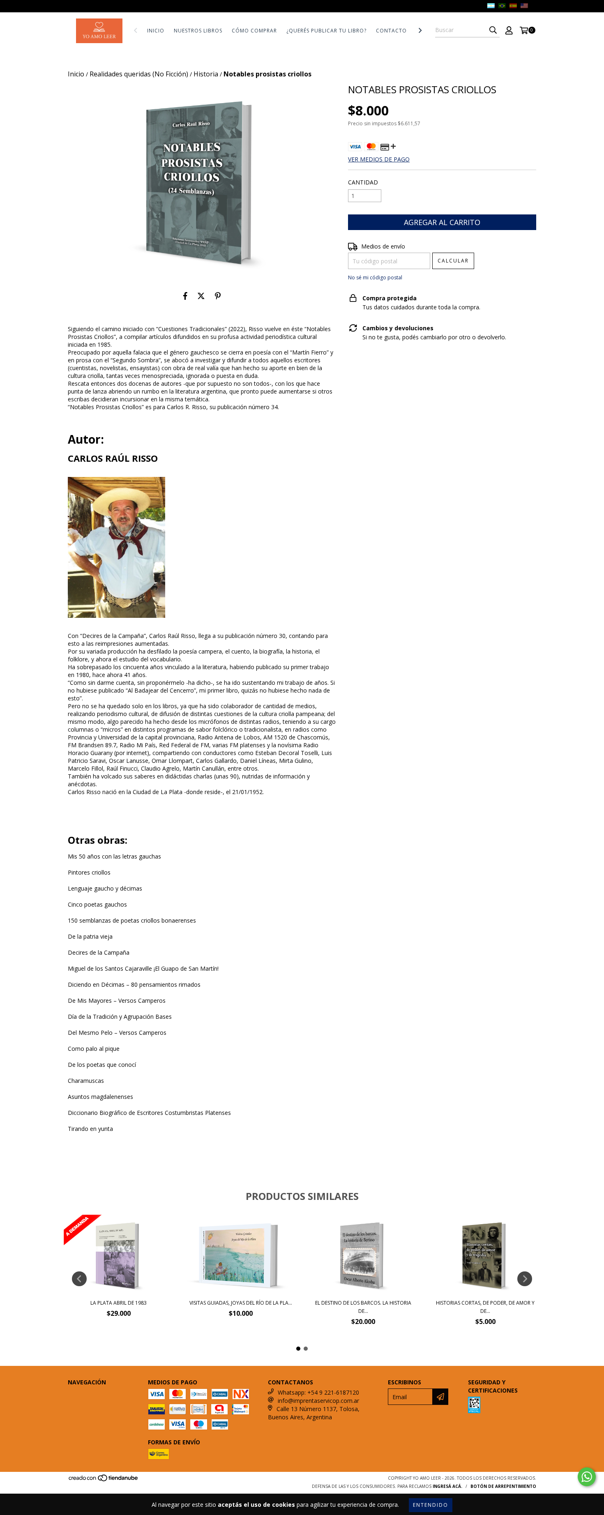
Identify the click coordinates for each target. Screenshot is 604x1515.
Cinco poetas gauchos (97, 904)
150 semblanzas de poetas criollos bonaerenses (132, 920)
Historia (206, 74)
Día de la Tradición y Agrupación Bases (120, 1016)
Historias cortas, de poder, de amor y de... (485, 1307)
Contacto (391, 30)
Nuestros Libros (198, 30)
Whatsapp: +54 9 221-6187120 (318, 1392)
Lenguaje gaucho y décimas (105, 888)
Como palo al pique (94, 1048)
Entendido (430, 1504)
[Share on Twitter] (201, 296)
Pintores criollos (89, 872)
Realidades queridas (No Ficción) (139, 74)
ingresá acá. (447, 1486)
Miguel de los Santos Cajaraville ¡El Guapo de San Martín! (143, 968)
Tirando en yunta (90, 1129)
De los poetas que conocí (102, 1064)
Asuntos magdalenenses (100, 1097)
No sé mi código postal (375, 277)
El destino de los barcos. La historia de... (363, 1307)
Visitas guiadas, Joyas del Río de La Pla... (240, 1302)
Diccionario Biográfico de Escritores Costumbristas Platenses (149, 1113)
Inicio (155, 30)
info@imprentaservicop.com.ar (318, 1400)
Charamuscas (86, 1080)
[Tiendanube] (104, 1480)
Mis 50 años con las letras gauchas (114, 856)
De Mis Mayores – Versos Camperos (117, 1000)
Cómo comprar (254, 30)
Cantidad (363, 182)
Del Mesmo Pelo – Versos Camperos (117, 1032)
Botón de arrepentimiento (503, 1486)
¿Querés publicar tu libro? (326, 30)
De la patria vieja (90, 936)
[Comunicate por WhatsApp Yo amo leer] (587, 1476)
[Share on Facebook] (185, 296)
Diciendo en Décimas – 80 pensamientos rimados (134, 984)
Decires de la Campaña (98, 952)
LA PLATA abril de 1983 (118, 1302)
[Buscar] (493, 30)
